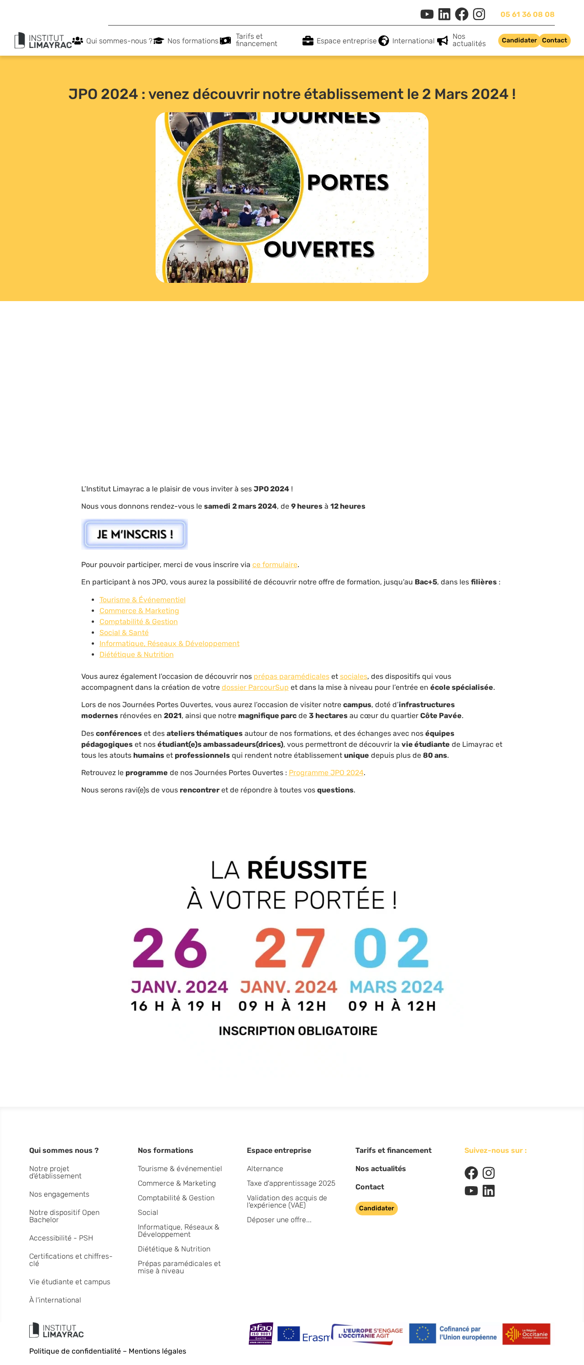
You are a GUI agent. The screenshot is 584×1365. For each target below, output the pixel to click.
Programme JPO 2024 (326, 772)
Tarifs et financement (256, 40)
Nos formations (193, 40)
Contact (369, 1187)
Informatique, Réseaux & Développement (169, 643)
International (413, 40)
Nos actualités (469, 40)
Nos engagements (59, 1194)
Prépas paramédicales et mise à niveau (179, 1267)
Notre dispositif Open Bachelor (64, 1216)
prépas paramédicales (291, 676)
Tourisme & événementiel (180, 1168)
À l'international (55, 1300)
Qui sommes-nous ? (119, 40)
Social (148, 1212)
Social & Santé (124, 632)
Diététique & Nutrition (136, 654)
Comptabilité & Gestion (138, 621)
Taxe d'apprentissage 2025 (291, 1183)
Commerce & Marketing (139, 610)
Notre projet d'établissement (55, 1172)
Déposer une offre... (279, 1219)
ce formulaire (274, 564)
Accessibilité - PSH (61, 1238)
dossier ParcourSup (255, 687)
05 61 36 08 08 (528, 14)
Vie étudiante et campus (69, 1281)
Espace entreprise (347, 40)
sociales (353, 676)
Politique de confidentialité (75, 1351)
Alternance (265, 1168)
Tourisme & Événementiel (142, 599)
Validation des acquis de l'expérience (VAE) (287, 1201)
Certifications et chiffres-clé (71, 1260)
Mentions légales (157, 1351)
